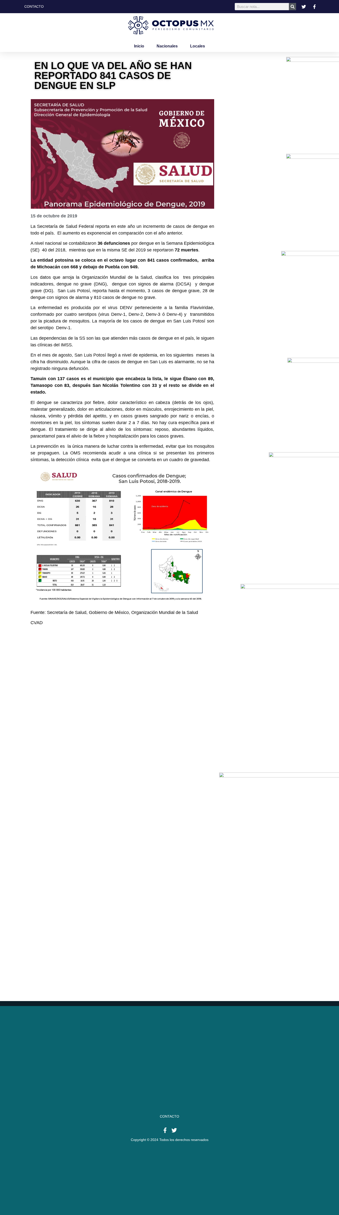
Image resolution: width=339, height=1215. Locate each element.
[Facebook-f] (165, 1130)
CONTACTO (169, 1116)
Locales (197, 46)
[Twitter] (174, 1130)
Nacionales (167, 46)
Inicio (139, 46)
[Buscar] (292, 6)
